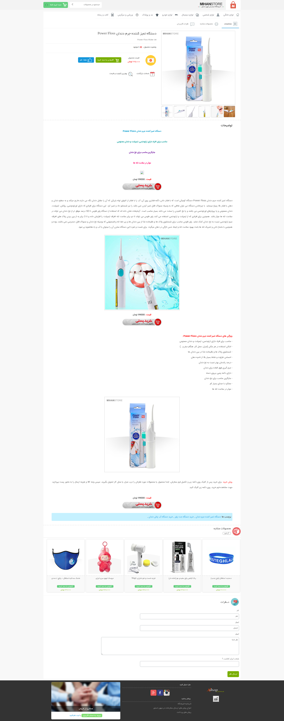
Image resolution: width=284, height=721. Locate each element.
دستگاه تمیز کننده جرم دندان (208, 517)
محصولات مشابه (206, 24)
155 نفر (83, 60)
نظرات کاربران (183, 24)
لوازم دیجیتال (187, 15)
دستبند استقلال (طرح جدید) (221, 578)
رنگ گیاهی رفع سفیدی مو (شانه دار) (182, 578)
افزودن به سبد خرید (105, 60)
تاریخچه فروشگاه (184, 704)
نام (238, 610)
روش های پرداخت (184, 712)
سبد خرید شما (55, 5)
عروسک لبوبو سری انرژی (105, 578)
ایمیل (237, 622)
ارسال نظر (233, 674)
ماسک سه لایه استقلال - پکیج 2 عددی (65, 578)
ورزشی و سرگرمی (125, 15)
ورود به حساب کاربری (92, 715)
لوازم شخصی (208, 15)
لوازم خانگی (228, 15)
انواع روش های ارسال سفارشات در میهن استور (172, 708)
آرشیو (227, 533)
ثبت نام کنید (74, 715)
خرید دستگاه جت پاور (184, 517)
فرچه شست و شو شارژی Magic (143, 578)
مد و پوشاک (147, 15)
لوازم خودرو (167, 15)
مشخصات (228, 24)
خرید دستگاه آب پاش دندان (161, 517)
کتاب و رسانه (102, 15)
